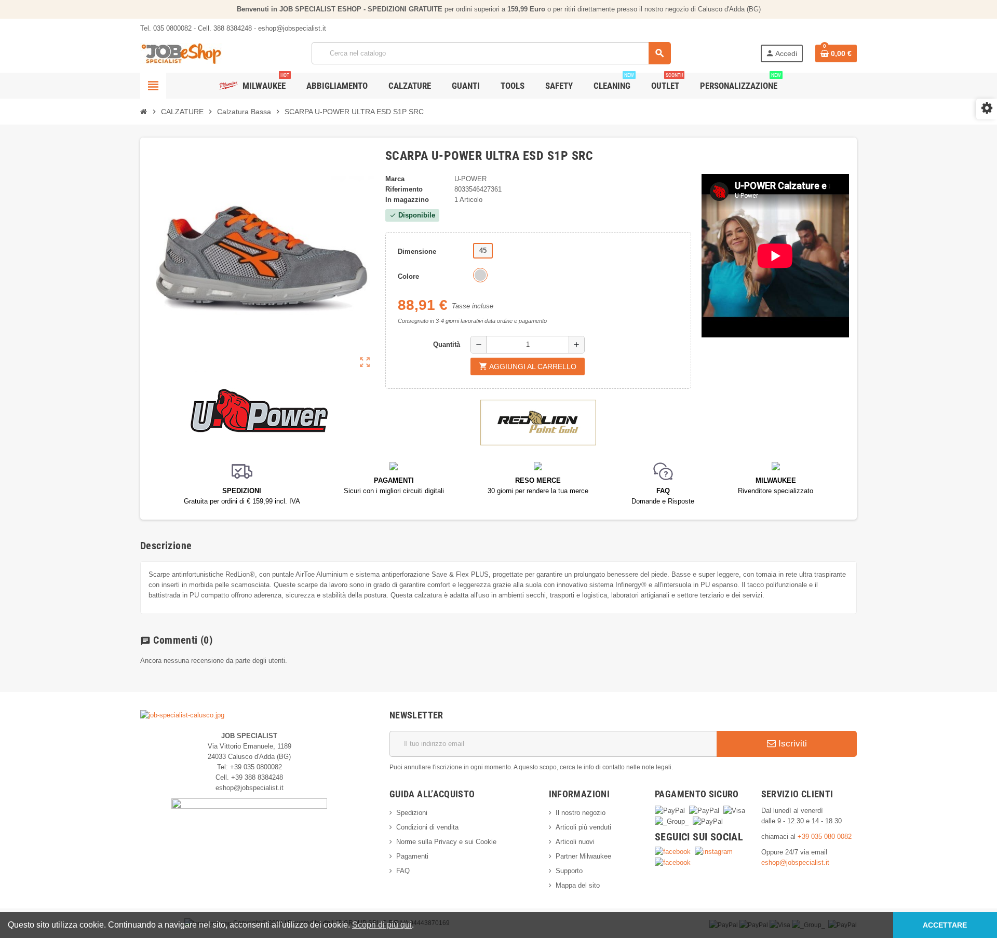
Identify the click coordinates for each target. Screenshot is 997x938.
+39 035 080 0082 (825, 836)
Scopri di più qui (382, 924)
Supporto (569, 871)
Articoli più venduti (583, 827)
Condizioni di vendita (427, 827)
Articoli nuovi (575, 842)
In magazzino (407, 199)
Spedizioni (411, 813)
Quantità (446, 344)
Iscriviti (791, 744)
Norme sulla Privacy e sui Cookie (446, 842)
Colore (408, 276)
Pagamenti (412, 856)
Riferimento (404, 189)
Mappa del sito (578, 885)
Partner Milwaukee (583, 856)
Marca (395, 179)
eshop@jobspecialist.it (795, 862)
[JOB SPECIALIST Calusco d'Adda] (181, 53)
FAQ (403, 871)
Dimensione (417, 251)
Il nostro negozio (580, 813)
